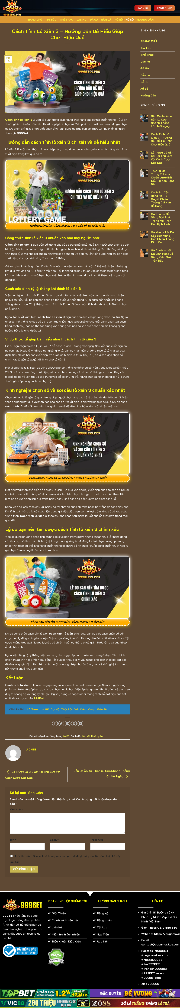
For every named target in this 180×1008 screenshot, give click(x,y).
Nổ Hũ (118, 19)
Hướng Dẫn (145, 19)
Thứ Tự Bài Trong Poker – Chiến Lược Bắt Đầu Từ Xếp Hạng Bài (163, 177)
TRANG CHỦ (34, 19)
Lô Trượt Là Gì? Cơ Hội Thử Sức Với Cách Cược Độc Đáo (162, 157)
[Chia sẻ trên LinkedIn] (80, 723)
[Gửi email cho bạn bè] (67, 723)
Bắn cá (106, 19)
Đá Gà (94, 19)
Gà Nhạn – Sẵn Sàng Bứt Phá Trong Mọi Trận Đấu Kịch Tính (161, 219)
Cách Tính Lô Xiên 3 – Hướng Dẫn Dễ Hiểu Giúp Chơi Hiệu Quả (162, 139)
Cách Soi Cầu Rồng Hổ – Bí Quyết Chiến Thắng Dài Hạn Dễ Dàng (161, 199)
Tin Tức (50, 19)
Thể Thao (66, 19)
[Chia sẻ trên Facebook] (55, 723)
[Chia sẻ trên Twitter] (61, 723)
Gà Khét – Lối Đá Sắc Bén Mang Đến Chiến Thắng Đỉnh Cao (162, 237)
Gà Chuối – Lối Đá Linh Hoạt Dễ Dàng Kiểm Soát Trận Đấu (162, 255)
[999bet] (18, 8)
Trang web (96, 839)
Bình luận (16, 809)
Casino (81, 19)
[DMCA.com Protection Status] (56, 957)
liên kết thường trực (93, 736)
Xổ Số (130, 19)
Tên (13, 839)
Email (54, 839)
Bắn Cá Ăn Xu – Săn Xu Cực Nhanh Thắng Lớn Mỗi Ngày (161, 121)
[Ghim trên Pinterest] (74, 723)
